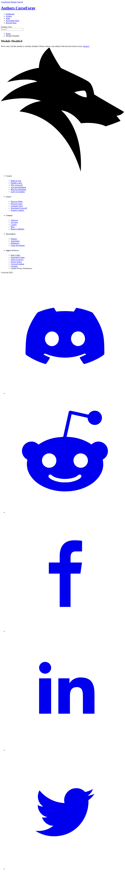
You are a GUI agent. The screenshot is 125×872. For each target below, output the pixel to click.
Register (13, 2)
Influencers (15, 243)
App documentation (18, 187)
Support (86, 46)
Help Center (15, 255)
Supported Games (18, 257)
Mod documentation (18, 189)
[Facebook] (65, 631)
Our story (14, 222)
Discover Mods (17, 201)
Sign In (20, 2)
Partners (14, 239)
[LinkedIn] (65, 750)
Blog (13, 227)
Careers (14, 225)
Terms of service (17, 260)
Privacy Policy (16, 262)
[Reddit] (65, 512)
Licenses (14, 266)
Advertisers (15, 241)
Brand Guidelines (17, 229)
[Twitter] (65, 869)
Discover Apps (16, 204)
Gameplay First (17, 206)
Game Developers (18, 245)
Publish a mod (16, 183)
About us (14, 220)
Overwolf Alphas (17, 264)
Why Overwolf (16, 185)
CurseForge (5, 2)
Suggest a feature (17, 210)
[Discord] (65, 393)
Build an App (16, 181)
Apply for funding (18, 192)
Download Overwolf (19, 208)
